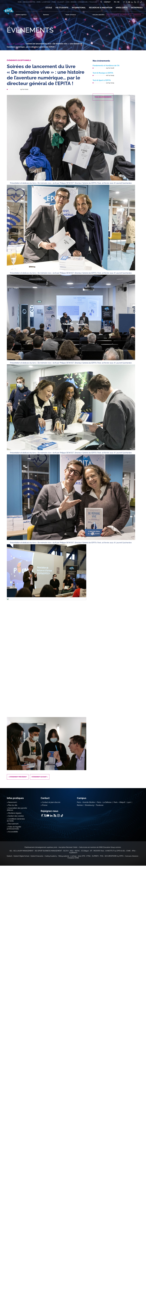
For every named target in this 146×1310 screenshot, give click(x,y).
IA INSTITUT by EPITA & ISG (115, 851)
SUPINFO (95, 856)
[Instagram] (138, 2)
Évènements (19, 44)
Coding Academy (51, 856)
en (118, 2)
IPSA (133, 851)
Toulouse (99, 805)
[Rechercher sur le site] (101, 2)
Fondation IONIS (73, 858)
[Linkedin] (132, 2)
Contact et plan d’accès (51, 802)
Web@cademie (63, 856)
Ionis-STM (81, 856)
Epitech (9, 856)
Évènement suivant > (40, 777)
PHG (101, 856)
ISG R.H (66, 851)
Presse (44, 805)
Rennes (80, 805)
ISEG (71, 851)
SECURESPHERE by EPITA (114, 856)
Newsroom (12, 802)
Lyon (129, 802)
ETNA (88, 856)
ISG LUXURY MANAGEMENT (23, 851)
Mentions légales (14, 813)
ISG (11, 851)
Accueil (10, 44)
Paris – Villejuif (119, 802)
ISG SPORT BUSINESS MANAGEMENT (48, 851)
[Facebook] (124, 2)
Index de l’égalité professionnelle (14, 828)
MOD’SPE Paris (99, 851)
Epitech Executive (37, 856)
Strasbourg (89, 805)
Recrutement (13, 824)
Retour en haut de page (135, 1301)
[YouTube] (129, 2)
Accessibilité (13, 832)
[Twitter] (126, 2)
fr (115, 2)
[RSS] (135, 2)
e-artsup (74, 856)
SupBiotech (73, 852)
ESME (128, 851)
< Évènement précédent (18, 777)
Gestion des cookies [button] (16, 816)
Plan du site (12, 805)
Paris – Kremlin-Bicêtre (86, 802)
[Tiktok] (141, 2)
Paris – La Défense (104, 802)
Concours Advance (131, 856)
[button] (48, 7)
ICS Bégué (85, 851)
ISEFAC (77, 851)
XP (91, 851)
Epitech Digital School (21, 856)
